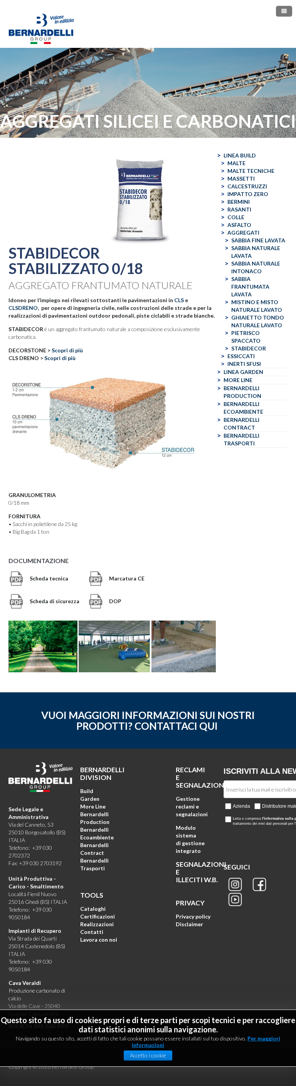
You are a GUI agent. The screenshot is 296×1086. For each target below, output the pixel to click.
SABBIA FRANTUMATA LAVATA (250, 287)
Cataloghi (93, 908)
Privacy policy (193, 916)
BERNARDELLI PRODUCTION (242, 392)
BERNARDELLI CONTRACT (241, 423)
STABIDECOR (248, 348)
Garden (89, 798)
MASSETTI (241, 178)
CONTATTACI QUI (176, 726)
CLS (179, 300)
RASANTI (239, 209)
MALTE (236, 163)
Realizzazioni (97, 924)
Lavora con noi (98, 939)
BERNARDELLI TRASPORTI (241, 439)
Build (86, 791)
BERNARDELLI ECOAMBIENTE (243, 408)
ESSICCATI (241, 356)
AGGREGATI (243, 232)
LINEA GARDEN (243, 372)
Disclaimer (189, 924)
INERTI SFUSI (244, 363)
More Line (93, 806)
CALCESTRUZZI (247, 186)
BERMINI (238, 201)
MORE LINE (238, 380)
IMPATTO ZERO (247, 194)
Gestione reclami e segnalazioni (192, 806)
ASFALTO (239, 225)
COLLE (235, 217)
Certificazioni (97, 916)
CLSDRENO (23, 307)
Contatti (91, 932)
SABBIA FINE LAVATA (258, 240)
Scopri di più (67, 350)
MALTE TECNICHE (250, 170)
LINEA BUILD (240, 155)
